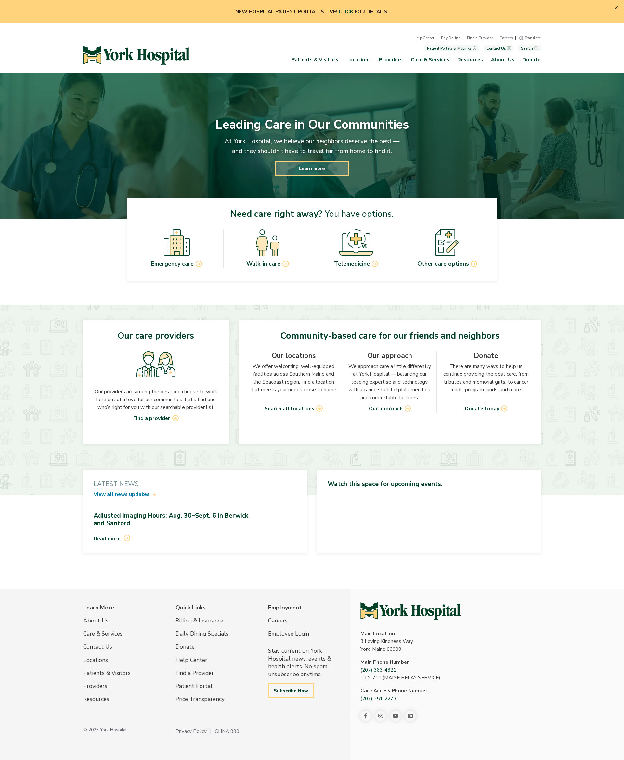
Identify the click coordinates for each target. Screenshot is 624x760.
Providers (391, 59)
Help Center (424, 38)
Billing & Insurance (199, 620)
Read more (107, 538)
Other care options (443, 264)
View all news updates (122, 494)
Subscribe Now (291, 691)
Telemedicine (352, 264)
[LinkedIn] (410, 716)
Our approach (386, 408)
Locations (358, 59)
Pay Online (450, 38)
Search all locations (289, 408)
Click (346, 11)
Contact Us (496, 48)
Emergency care (172, 264)
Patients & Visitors (315, 59)
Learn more (312, 168)
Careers (506, 38)
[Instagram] (380, 716)
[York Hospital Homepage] (410, 611)
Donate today (482, 408)
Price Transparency (200, 699)
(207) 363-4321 (378, 670)
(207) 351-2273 (378, 698)
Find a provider (151, 418)
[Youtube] (395, 716)
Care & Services (430, 59)
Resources (470, 59)
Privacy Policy (191, 731)
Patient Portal (194, 686)
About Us (502, 59)
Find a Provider (480, 38)
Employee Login (288, 633)
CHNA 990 (227, 731)
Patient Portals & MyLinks (449, 48)
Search (527, 48)
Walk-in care (263, 264)
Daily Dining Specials (202, 633)
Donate (531, 59)
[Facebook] (365, 716)
